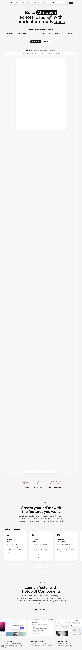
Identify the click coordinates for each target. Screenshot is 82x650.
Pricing (45, 2)
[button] (19, 3)
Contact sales (61, 2)
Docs (42, 2)
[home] (12, 3)
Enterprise (37, 2)
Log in (66, 2)
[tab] (29, 50)
